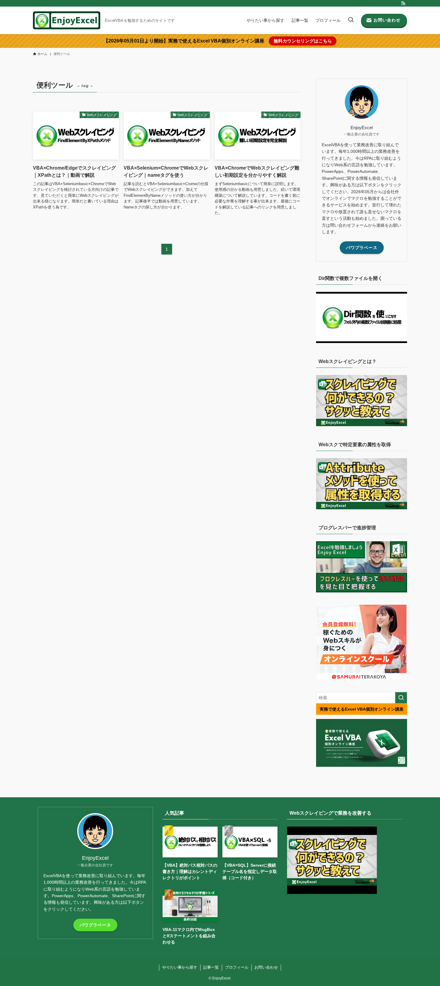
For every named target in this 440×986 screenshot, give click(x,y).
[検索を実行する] (401, 697)
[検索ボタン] (350, 20)
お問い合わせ (266, 967)
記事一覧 (211, 967)
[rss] (403, 3)
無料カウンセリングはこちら (303, 40)
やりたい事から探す (179, 967)
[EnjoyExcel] (66, 20)
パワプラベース (361, 247)
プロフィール (236, 967)
